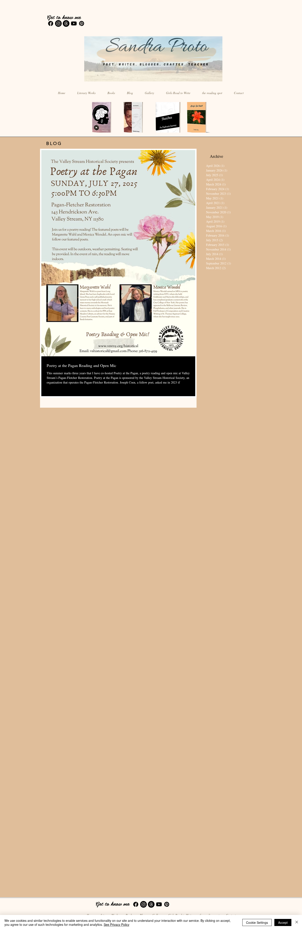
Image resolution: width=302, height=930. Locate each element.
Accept (283, 922)
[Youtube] (74, 23)
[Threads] (66, 23)
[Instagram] (58, 23)
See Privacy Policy (116, 924)
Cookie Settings (257, 922)
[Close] (296, 922)
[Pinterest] (81, 23)
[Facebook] (50, 23)
